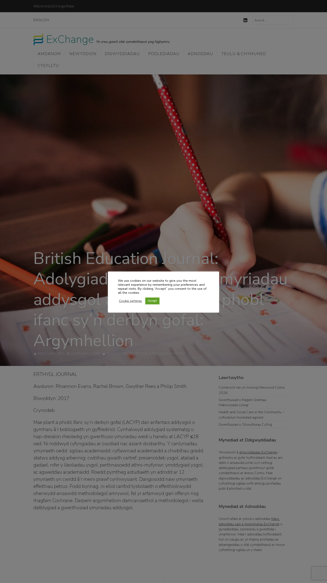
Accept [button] (152, 301)
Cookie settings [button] (130, 301)
